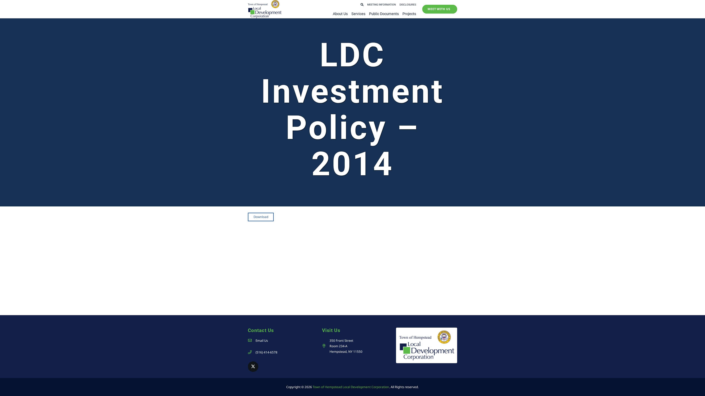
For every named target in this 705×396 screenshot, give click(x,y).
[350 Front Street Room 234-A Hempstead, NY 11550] (326, 346)
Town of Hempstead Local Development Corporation (351, 387)
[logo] (264, 9)
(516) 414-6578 (266, 352)
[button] (362, 4)
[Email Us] (252, 340)
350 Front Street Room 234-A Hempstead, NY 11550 (346, 346)
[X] (253, 366)
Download (261, 217)
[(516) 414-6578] (252, 352)
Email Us (262, 340)
